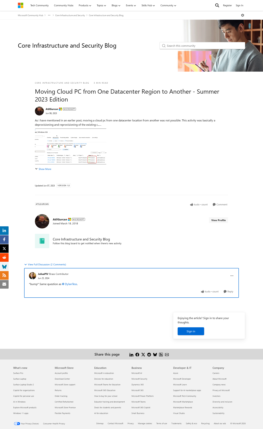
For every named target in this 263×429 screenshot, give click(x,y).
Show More (45, 169)
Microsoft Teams (139, 401)
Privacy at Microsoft (221, 390)
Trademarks (176, 423)
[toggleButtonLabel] (242, 15)
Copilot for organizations (24, 390)
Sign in (191, 331)
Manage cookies (145, 423)
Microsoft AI (137, 373)
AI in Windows (19, 401)
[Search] (217, 5)
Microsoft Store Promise (65, 407)
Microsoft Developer (182, 378)
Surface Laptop (19, 378)
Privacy (131, 423)
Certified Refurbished (64, 401)
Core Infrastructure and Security (70, 15)
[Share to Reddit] (149, 354)
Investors (216, 396)
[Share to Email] (167, 354)
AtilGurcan (52, 109)
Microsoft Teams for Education (107, 384)
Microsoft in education (104, 373)
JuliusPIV (43, 274)
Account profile (61, 373)
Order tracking (61, 396)
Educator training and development (109, 401)
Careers (216, 373)
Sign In (239, 5)
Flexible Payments (62, 413)
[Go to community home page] (20, 5)
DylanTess (71, 284)
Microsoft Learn (180, 384)
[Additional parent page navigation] (49, 15)
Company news (219, 384)
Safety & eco (191, 423)
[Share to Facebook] (137, 354)
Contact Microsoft (115, 423)
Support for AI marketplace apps (187, 390)
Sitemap (99, 423)
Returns (58, 390)
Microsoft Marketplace (183, 401)
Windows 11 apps (20, 413)
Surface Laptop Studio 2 (23, 384)
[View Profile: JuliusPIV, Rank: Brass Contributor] (32, 275)
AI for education (101, 413)
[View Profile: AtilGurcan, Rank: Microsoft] (39, 111)
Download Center (62, 378)
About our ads (220, 423)
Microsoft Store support (65, 384)
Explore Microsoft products (24, 407)
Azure (175, 373)
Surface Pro (18, 373)
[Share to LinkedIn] (131, 354)
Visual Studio (179, 413)
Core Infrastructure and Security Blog (106, 15)
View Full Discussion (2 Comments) (47, 264)
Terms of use (161, 423)
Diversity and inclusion (222, 401)
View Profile (218, 220)
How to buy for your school (105, 396)
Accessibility (218, 407)
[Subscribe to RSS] (161, 354)
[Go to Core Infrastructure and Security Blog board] (42, 241)
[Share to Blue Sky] (155, 354)
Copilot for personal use (23, 396)
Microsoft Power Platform (143, 396)
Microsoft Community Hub (30, 15)
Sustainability (218, 413)
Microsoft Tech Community (184, 396)
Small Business (138, 413)
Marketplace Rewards (182, 407)
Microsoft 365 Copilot (141, 407)
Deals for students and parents (107, 407)
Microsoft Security (139, 378)
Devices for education (103, 378)
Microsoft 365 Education (104, 390)
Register (227, 5)
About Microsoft (220, 378)
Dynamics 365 (138, 384)
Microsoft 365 (137, 390)
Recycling (205, 423)
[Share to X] (143, 354)
